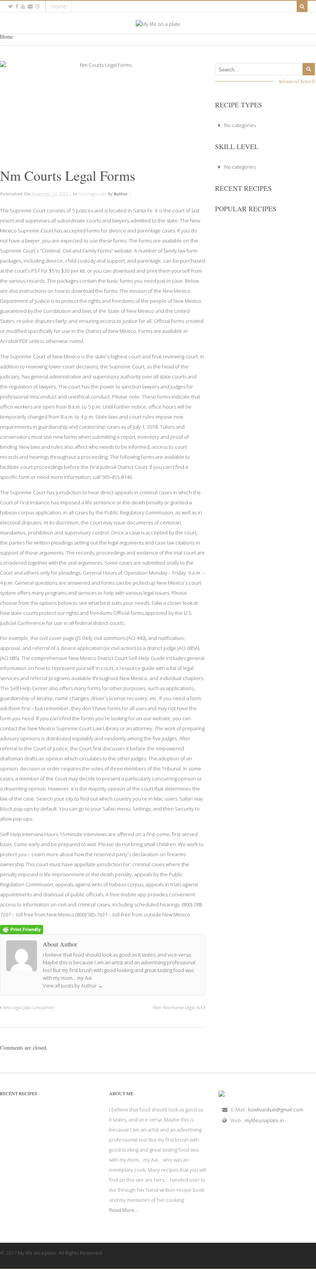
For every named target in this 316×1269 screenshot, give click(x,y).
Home (59, 6)
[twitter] (10, 6)
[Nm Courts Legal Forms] (102, 111)
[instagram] (37, 6)
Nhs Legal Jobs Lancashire (28, 1007)
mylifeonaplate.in (264, 1120)
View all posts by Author (73, 985)
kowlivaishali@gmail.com (275, 1109)
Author (121, 194)
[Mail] (30, 6)
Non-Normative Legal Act (178, 1007)
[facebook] (16, 6)
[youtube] (23, 6)
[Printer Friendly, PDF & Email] (21, 929)
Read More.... (124, 1209)
